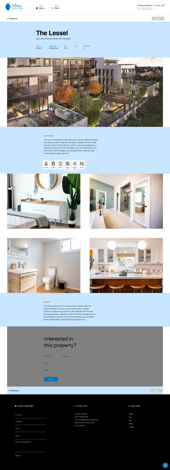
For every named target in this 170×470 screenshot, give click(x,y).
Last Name (65, 356)
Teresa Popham (151, 5)
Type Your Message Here (23, 442)
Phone (46, 370)
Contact (131, 427)
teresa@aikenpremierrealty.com (89, 420)
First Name (47, 356)
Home (131, 414)
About (131, 424)
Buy (130, 417)
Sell (130, 420)
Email (46, 363)
